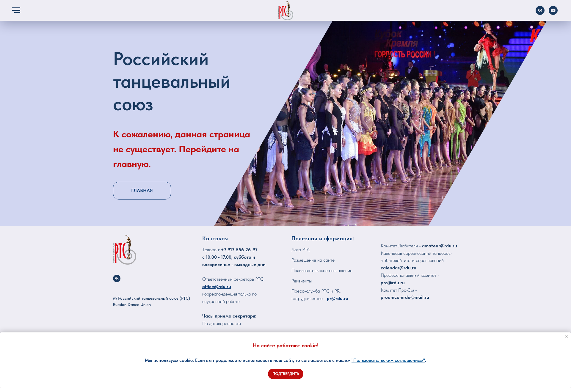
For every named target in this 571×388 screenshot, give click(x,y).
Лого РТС (300, 249)
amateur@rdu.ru (439, 246)
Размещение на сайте (313, 260)
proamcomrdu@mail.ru (405, 297)
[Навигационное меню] (16, 10)
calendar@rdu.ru (398, 268)
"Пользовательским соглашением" (388, 360)
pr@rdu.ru (337, 298)
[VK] (540, 13)
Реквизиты (301, 281)
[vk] (116, 278)
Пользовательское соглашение (321, 270)
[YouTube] (553, 13)
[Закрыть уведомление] (567, 337)
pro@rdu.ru (393, 282)
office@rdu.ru (216, 286)
